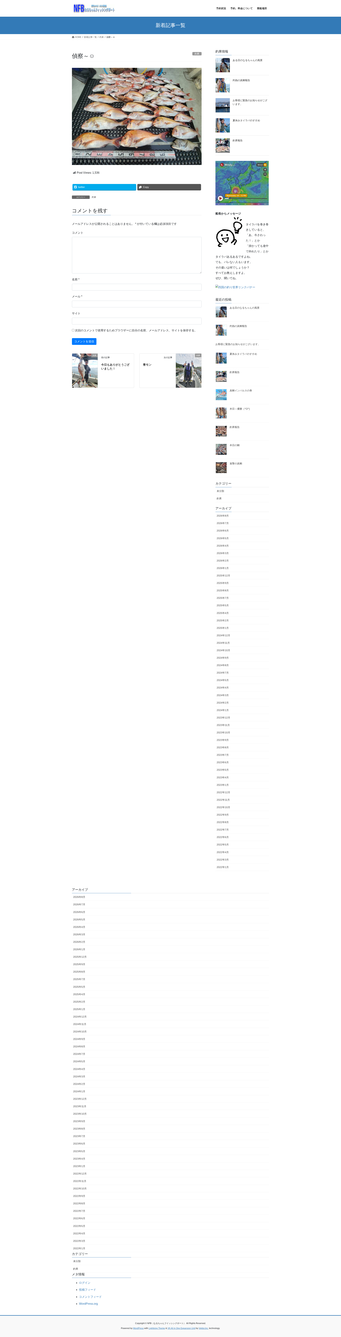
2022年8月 (223, 822)
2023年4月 (223, 777)
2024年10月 (223, 650)
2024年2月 (223, 702)
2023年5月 (223, 769)
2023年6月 (223, 762)
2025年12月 (223, 575)
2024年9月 (223, 657)
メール (77, 296)
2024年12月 (223, 635)
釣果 (94, 197)
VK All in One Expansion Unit (181, 1328)
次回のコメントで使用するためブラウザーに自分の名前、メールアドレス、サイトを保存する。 (136, 330)
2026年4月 (223, 545)
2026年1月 (223, 568)
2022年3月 (223, 859)
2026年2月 (223, 560)
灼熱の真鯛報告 (241, 80)
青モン (147, 364)
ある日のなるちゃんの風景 (247, 60)
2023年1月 (223, 784)
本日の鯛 (235, 445)
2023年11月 (223, 725)
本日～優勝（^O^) (240, 408)
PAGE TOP (330, 1294)
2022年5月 (223, 844)
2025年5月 (223, 605)
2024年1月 (223, 710)
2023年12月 (223, 717)
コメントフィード (90, 1296)
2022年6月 (223, 837)
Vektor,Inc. (204, 1328)
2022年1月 (223, 867)
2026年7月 (223, 523)
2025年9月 (223, 583)
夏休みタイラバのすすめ (246, 120)
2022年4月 (223, 852)
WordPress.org (88, 1303)
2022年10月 (223, 807)
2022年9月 (223, 814)
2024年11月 (223, 642)
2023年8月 (223, 747)
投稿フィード (87, 1289)
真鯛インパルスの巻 (241, 390)
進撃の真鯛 (236, 463)
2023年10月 (223, 732)
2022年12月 (223, 792)
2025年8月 (223, 590)
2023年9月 (223, 740)
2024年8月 (223, 665)
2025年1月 (223, 628)
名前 (75, 279)
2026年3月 (223, 553)
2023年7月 (223, 754)
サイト (76, 313)
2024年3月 (223, 695)
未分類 (220, 491)
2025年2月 (223, 620)
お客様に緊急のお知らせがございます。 (237, 344)
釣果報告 (238, 140)
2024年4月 (223, 687)
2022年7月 (223, 829)
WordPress (138, 1328)
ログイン (84, 1282)
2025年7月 (223, 597)
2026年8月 (223, 515)
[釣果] (85, 370)
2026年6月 (223, 530)
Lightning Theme (157, 1328)
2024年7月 (223, 672)
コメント (77, 232)
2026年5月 (223, 538)
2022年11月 (223, 799)
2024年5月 (223, 680)
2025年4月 (223, 613)
